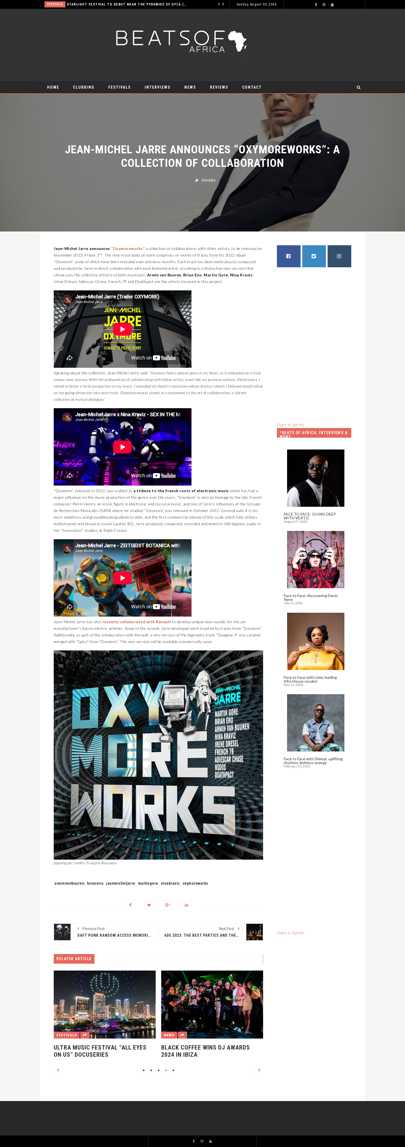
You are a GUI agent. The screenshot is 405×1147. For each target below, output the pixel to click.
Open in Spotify (290, 424)
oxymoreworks (195, 883)
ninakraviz (170, 883)
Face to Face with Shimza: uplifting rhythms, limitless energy (313, 760)
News (190, 87)
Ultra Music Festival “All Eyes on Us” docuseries (56, 1051)
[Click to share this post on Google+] (168, 905)
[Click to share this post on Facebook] (130, 905)
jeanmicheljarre (120, 883)
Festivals (119, 87)
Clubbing (83, 87)
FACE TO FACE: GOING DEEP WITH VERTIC (310, 516)
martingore (148, 883)
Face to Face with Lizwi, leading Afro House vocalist (310, 679)
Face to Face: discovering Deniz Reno (310, 597)
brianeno (95, 883)
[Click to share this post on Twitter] (149, 905)
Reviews (219, 87)
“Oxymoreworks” (128, 248)
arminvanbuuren (69, 883)
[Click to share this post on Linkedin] (186, 905)
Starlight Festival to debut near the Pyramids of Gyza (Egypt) (93, 4)
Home (53, 87)
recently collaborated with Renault (136, 621)
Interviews (203, 4)
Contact (252, 87)
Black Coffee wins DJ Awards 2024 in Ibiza (161, 1051)
